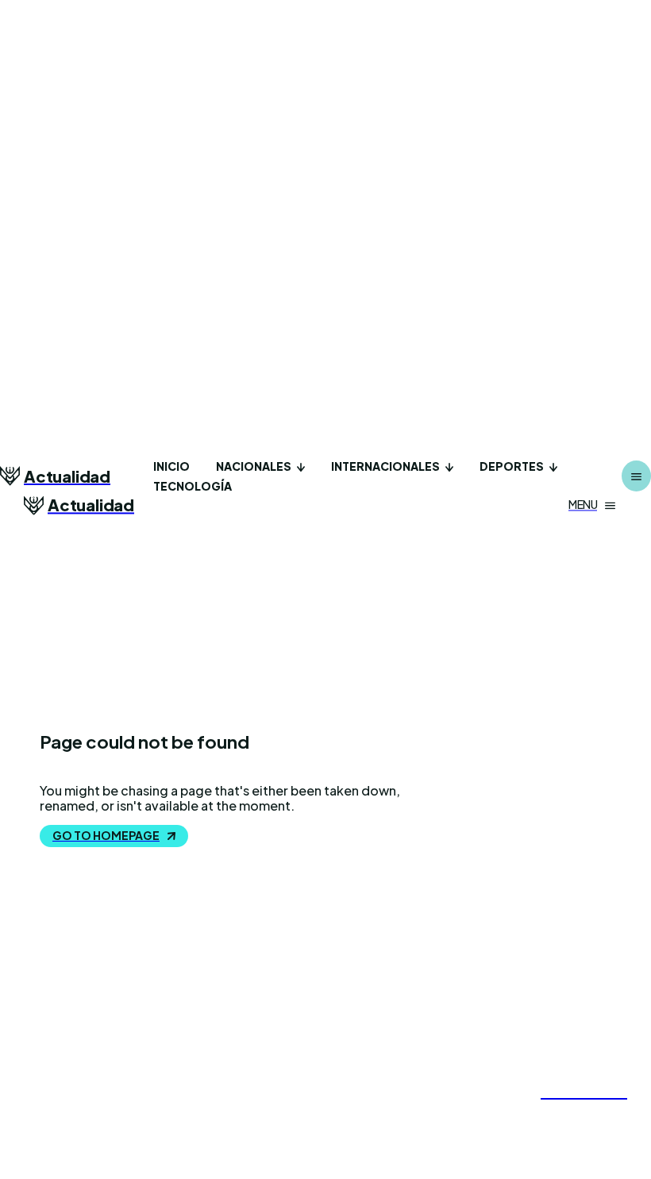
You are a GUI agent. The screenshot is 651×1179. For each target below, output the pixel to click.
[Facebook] (528, 1116)
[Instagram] (558, 1116)
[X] (588, 1116)
